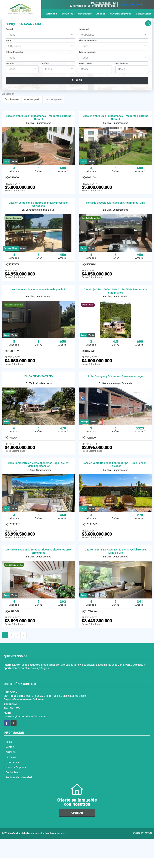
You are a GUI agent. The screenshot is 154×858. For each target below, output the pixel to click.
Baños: (45, 63)
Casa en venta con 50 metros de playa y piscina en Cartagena (38, 204)
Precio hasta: (122, 63)
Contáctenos (144, 13)
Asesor (100, 13)
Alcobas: (10, 63)
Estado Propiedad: (15, 52)
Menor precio (33, 99)
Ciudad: (9, 29)
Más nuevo (13, 99)
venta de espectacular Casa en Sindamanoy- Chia (115, 202)
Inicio (24, 13)
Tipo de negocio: (87, 52)
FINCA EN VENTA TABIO (38, 376)
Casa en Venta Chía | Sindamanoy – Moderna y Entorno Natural (38, 117)
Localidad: (84, 29)
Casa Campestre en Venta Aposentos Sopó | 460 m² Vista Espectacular (38, 464)
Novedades (85, 13)
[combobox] (40, 35)
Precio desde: (85, 63)
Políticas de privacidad (19, 777)
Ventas (37, 13)
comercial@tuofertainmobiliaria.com (25, 716)
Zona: (8, 40)
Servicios (67, 13)
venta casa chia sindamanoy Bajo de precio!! (38, 289)
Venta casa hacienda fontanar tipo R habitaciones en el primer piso (39, 551)
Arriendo (51, 13)
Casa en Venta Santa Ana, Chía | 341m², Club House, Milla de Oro (115, 551)
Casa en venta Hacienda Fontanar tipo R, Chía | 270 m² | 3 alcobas (116, 464)
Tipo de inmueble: (88, 40)
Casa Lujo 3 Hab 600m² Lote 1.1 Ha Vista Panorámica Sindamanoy (115, 291)
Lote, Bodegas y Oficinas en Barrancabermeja (115, 376)
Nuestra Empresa (120, 13)
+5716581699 (102, 3)
